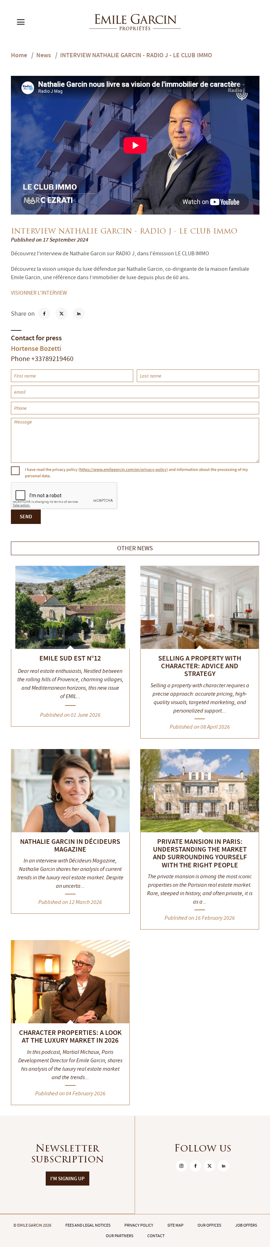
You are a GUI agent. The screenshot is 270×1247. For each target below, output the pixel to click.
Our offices (209, 1225)
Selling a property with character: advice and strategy (199, 666)
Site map (175, 1225)
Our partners (119, 1235)
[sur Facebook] (195, 1165)
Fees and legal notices (87, 1225)
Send (26, 516)
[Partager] (62, 314)
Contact (156, 1235)
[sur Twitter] (209, 1165)
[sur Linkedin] (223, 1165)
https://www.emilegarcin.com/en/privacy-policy (123, 469)
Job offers (246, 1225)
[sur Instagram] (181, 1165)
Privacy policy (138, 1225)
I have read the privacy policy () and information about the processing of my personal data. (136, 473)
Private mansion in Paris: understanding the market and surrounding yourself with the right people (200, 853)
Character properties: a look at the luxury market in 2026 (70, 1036)
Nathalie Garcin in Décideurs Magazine (70, 845)
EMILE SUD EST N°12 (70, 658)
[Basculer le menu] (20, 22)
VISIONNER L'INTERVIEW (39, 292)
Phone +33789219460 (42, 358)
